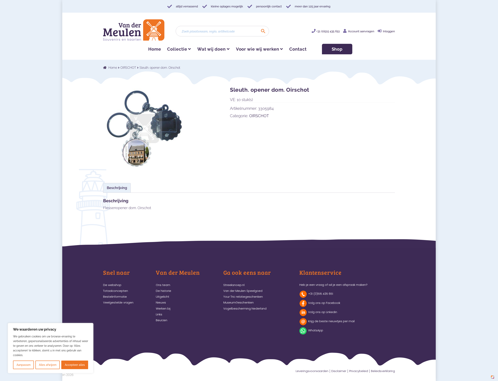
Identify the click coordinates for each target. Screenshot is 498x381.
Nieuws (161, 302)
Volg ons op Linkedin (322, 312)
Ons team (163, 285)
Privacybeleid (358, 371)
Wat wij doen (211, 49)
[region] (50, 348)
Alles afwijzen (47, 364)
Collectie (177, 49)
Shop (337, 49)
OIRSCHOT (128, 68)
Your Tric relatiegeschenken (243, 297)
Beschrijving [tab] (117, 188)
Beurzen (161, 320)
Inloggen (389, 31)
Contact (297, 49)
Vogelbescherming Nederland (245, 308)
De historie (163, 291)
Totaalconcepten (115, 291)
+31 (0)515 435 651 (328, 31)
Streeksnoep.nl (234, 285)
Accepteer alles (75, 364)
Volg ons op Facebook (324, 303)
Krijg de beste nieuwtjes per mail (331, 321)
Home (154, 49)
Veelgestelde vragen (118, 302)
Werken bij (163, 308)
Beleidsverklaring (383, 371)
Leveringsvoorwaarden (312, 371)
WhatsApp (315, 330)
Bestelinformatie (115, 297)
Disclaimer (338, 371)
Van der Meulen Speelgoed (242, 291)
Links (159, 314)
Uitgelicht (162, 297)
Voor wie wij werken (257, 49)
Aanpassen (24, 364)
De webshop (112, 285)
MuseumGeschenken (238, 302)
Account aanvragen (361, 31)
